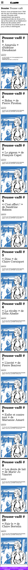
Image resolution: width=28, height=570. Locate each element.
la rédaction (14, 567)
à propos (5, 567)
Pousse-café (5, 58)
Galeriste (17, 57)
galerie (3, 55)
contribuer (23, 567)
